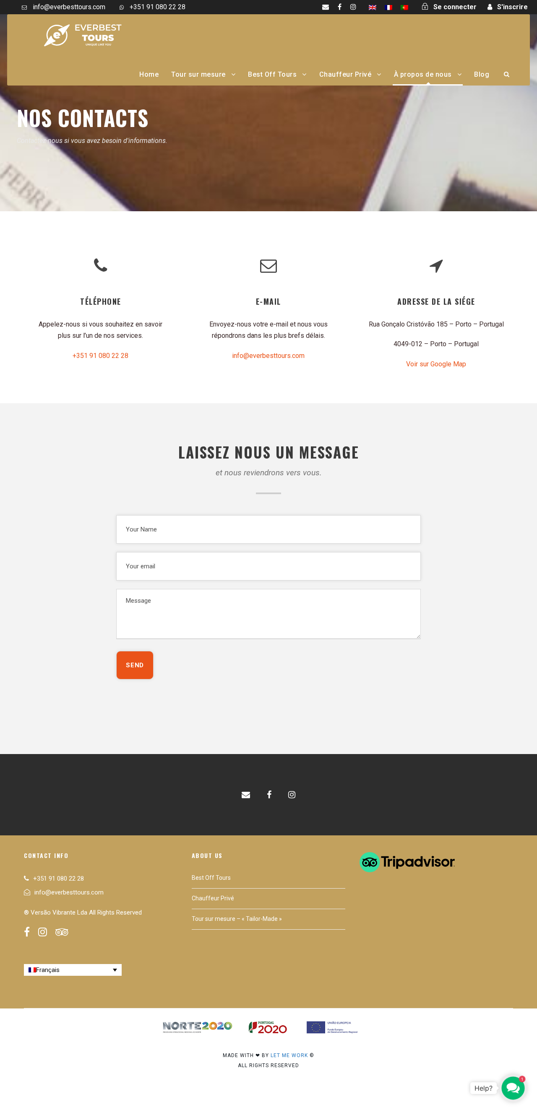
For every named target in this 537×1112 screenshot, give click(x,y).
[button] (512, 1087)
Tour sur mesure (198, 74)
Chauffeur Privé (345, 74)
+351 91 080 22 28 (100, 356)
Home (149, 74)
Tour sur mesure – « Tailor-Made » (237, 918)
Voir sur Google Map (436, 364)
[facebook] (339, 7)
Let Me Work (289, 1055)
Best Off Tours (272, 74)
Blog (481, 74)
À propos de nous (423, 74)
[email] (325, 7)
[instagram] (353, 7)
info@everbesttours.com (268, 356)
